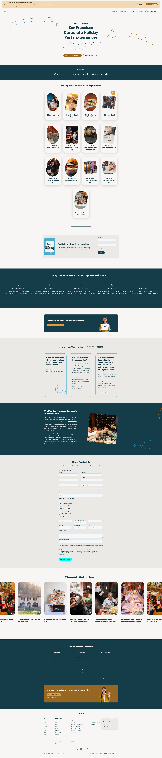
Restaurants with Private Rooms (77, 724)
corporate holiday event (80, 49)
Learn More (141, 4)
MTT (69, 753)
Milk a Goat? (115, 753)
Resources (133, 11)
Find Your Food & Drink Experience (119, 11)
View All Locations (55, 669)
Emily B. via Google (103, 390)
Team (45, 724)
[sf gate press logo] (62, 347)
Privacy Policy (107, 753)
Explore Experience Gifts (55, 325)
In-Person (92, 720)
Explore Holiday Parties (71, 55)
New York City (56, 660)
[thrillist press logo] (81, 347)
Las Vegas (57, 728)
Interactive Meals (106, 663)
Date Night (81, 669)
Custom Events (106, 672)
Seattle (56, 738)
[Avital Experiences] (5, 12)
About (140, 11)
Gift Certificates (74, 741)
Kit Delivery (93, 724)
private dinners (50, 428)
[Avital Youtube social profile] (81, 749)
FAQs (44, 728)
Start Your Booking (152, 11)
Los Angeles (56, 657)
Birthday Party (81, 666)
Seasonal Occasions (80, 675)
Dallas (56, 724)
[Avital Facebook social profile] (87, 749)
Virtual (56, 743)
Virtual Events (56, 666)
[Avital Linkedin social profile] (84, 749)
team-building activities (49, 430)
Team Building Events (80, 657)
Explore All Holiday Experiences (81, 225)
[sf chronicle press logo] (90, 347)
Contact (92, 753)
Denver (56, 726)
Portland (57, 734)
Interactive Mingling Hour (106, 666)
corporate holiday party (62, 441)
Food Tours (105, 657)
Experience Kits (106, 678)
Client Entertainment (81, 660)
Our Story (81, 301)
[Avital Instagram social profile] (74, 749)
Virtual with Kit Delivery (95, 722)
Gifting (81, 672)
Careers (45, 734)
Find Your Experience (152, 4)
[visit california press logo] (71, 347)
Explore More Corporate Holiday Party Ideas (81, 628)
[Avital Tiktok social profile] (77, 749)
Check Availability (90, 55)
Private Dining (105, 660)
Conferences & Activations (81, 663)
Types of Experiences (48, 720)
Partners (45, 726)
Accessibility (99, 753)
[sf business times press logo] (100, 347)
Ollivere (63, 753)
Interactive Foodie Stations (106, 669)
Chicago (57, 722)
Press (45, 732)
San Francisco (56, 663)
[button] (3, 602)
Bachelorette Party (74, 736)
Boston (56, 720)
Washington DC (58, 741)
